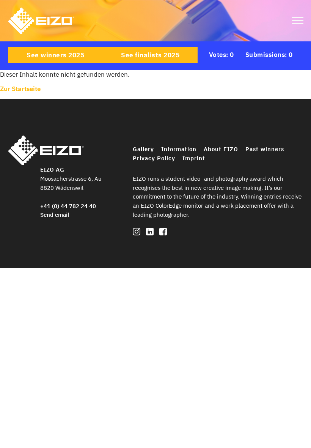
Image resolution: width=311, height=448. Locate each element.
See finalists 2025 (150, 55)
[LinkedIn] (150, 233)
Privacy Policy (154, 158)
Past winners (264, 149)
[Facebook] (163, 233)
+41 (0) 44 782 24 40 (68, 206)
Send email (54, 214)
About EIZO (221, 149)
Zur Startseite (20, 89)
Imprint (193, 158)
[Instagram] (136, 233)
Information (178, 149)
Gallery (143, 149)
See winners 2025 (55, 55)
